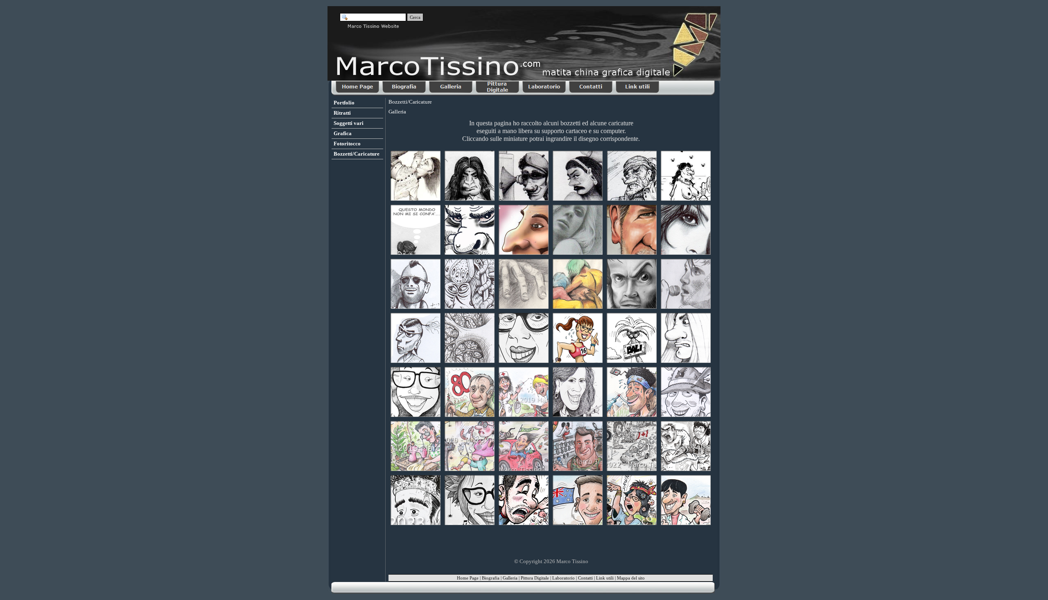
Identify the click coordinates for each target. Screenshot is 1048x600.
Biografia (490, 577)
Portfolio (344, 103)
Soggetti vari (349, 123)
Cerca (415, 17)
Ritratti (342, 113)
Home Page (468, 577)
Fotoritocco (347, 143)
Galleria (510, 577)
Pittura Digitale (535, 577)
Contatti (585, 577)
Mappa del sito (631, 577)
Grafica (343, 133)
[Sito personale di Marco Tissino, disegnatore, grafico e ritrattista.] (358, 87)
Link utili (605, 577)
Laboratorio (563, 577)
